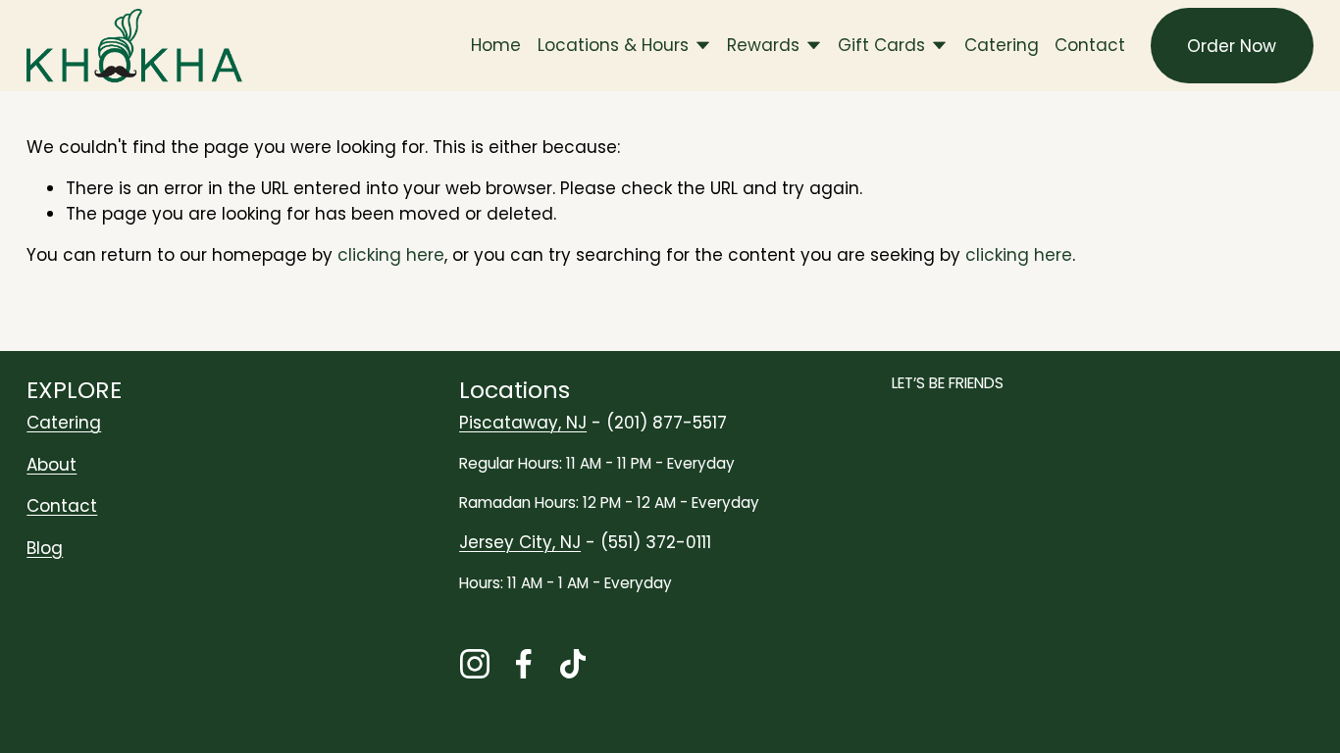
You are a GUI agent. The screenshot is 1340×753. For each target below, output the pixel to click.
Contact (1090, 45)
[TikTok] (573, 663)
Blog (44, 548)
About (51, 465)
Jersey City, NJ (520, 542)
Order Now (1231, 46)
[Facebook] (524, 663)
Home (496, 45)
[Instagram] (474, 663)
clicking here (390, 255)
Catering (1001, 45)
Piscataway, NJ (523, 422)
